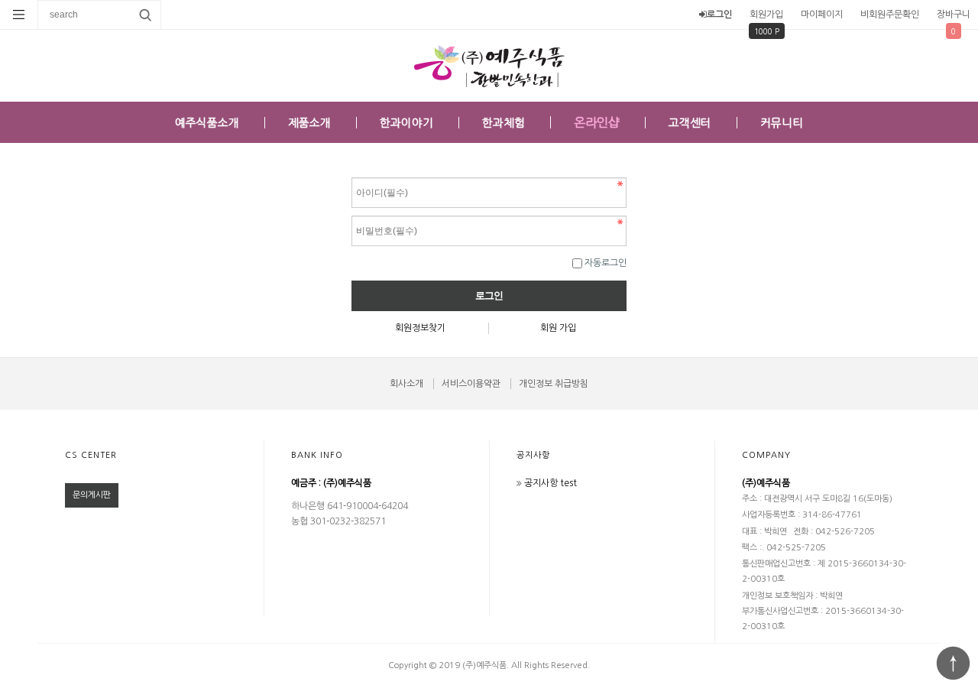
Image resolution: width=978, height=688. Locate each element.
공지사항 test (550, 483)
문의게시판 (92, 495)
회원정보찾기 (420, 328)
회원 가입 (558, 328)
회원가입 (766, 14)
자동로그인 (606, 263)
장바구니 (953, 14)
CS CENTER (91, 455)
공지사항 (533, 455)
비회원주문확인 (889, 14)
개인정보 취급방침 (553, 383)
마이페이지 (822, 14)
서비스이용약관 (471, 383)
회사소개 (406, 383)
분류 (19, 14)
